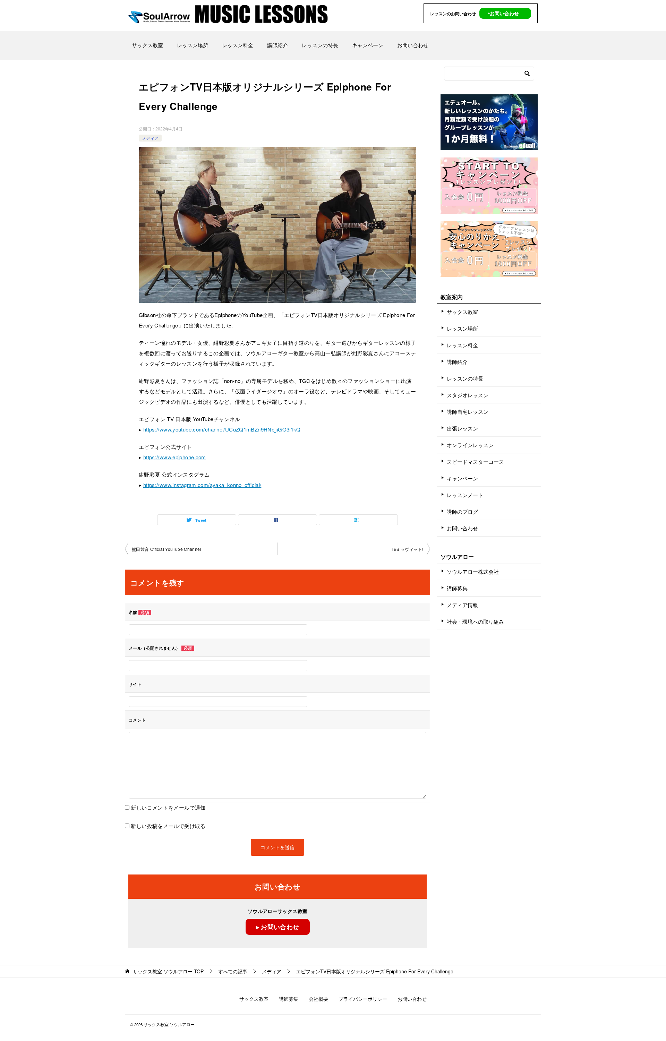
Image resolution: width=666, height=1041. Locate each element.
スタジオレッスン (467, 395)
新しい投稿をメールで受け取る (168, 825)
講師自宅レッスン (467, 411)
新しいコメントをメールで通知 (168, 807)
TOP (168, 971)
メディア (150, 138)
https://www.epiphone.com (174, 457)
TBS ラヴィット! (407, 549)
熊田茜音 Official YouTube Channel (166, 549)
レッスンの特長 (320, 45)
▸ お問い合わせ (277, 926)
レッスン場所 (192, 45)
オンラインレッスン (470, 445)
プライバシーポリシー (363, 998)
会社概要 (318, 998)
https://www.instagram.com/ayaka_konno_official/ (202, 484)
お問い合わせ (412, 45)
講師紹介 (277, 45)
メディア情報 (462, 604)
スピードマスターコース (475, 461)
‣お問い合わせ (503, 13)
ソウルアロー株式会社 (473, 571)
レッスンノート (465, 494)
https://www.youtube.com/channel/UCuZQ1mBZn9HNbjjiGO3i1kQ (222, 429)
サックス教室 (147, 45)
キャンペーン (367, 45)
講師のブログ (462, 511)
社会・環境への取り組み (475, 621)
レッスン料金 (237, 45)
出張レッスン (462, 428)
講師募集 (457, 588)
